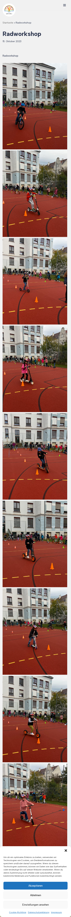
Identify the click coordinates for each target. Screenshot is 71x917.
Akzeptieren (35, 885)
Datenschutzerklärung (38, 912)
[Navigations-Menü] (64, 5)
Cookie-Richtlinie (17, 912)
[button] (66, 850)
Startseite (8, 22)
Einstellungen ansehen (35, 904)
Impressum (56, 912)
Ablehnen (35, 895)
